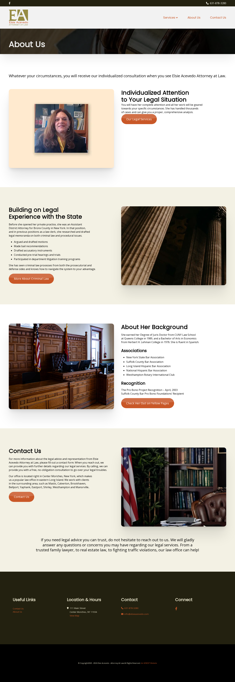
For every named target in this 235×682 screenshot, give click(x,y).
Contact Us (218, 18)
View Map (74, 615)
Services (169, 18)
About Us (194, 18)
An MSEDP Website (149, 663)
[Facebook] (9, 3)
